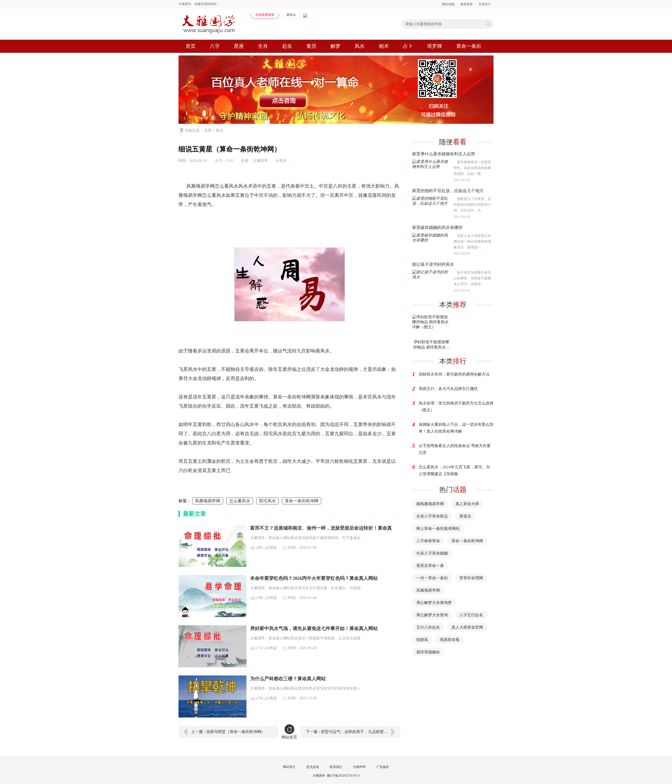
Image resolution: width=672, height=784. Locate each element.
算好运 (291, 15)
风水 (360, 46)
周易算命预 (449, 640)
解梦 (335, 46)
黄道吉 (465, 516)
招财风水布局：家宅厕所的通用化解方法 (454, 374)
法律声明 (359, 767)
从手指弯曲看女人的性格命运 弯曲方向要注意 (455, 449)
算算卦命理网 (471, 578)
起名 (287, 46)
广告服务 (382, 767)
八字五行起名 (471, 615)
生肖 (263, 46)
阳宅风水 (267, 501)
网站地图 (448, 4)
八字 (215, 46)
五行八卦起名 (428, 627)
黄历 (311, 46)
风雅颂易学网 (207, 501)
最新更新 (466, 4)
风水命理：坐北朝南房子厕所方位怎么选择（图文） (456, 406)
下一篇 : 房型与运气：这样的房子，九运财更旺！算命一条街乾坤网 (353, 732)
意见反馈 (312, 767)
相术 (384, 46)
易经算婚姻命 (428, 652)
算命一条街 (468, 46)
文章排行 (484, 4)
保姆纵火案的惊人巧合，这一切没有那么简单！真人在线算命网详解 (456, 427)
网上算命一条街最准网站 (438, 528)
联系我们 (336, 767)
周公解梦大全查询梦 (434, 603)
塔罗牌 (434, 46)
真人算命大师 (467, 504)
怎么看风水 (239, 501)
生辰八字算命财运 (432, 516)
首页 (191, 46)
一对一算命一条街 (432, 578)
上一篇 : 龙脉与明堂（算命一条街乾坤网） (228, 732)
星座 (239, 46)
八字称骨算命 (428, 541)
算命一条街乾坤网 (301, 501)
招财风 (422, 640)
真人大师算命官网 (467, 627)
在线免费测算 (264, 15)
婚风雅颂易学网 (430, 504)
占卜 (408, 46)
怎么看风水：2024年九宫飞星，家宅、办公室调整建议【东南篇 (454, 470)
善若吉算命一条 (430, 565)
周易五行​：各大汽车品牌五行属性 (448, 389)
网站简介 (289, 767)
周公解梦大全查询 (432, 615)
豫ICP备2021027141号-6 (343, 775)
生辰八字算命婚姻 (432, 553)
